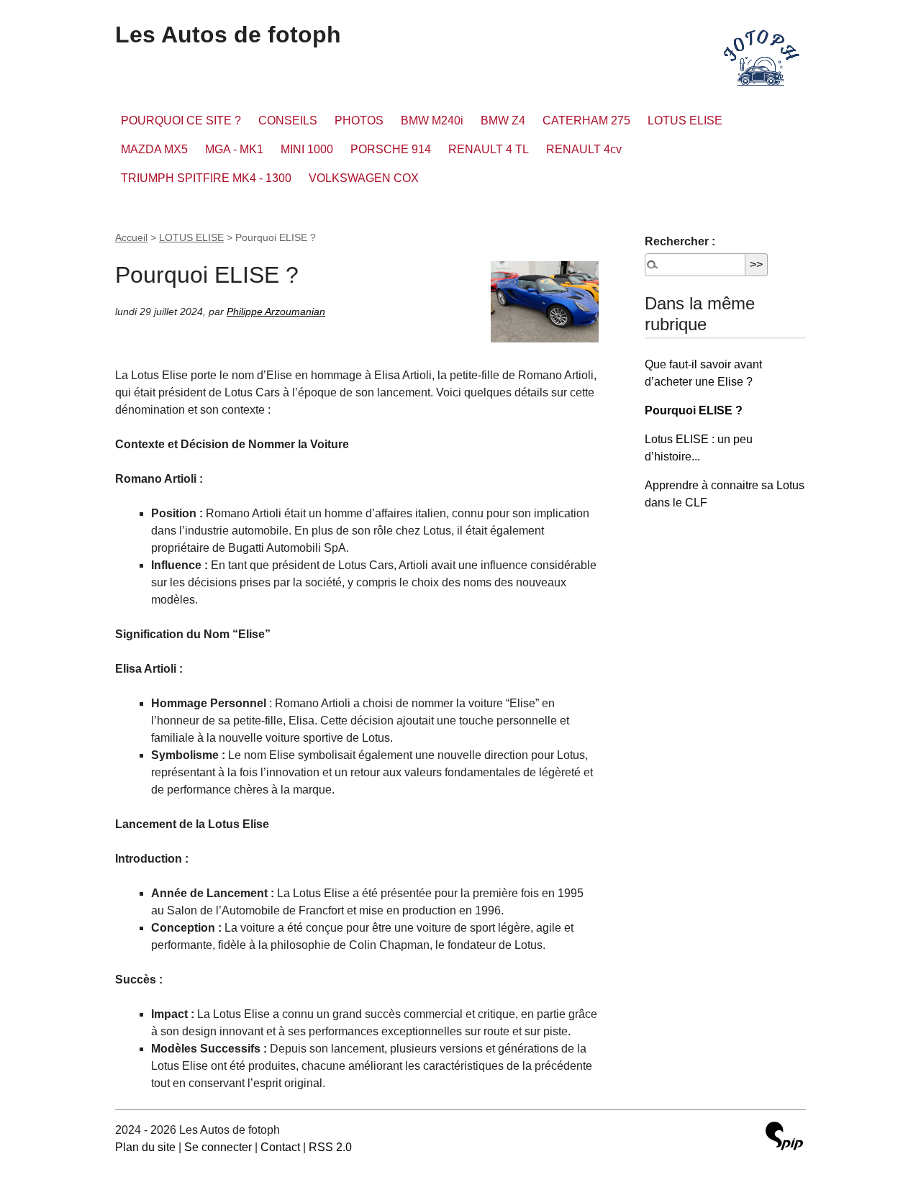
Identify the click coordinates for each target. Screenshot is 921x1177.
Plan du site (145, 1147)
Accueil (131, 237)
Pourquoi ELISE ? (694, 410)
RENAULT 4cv (584, 149)
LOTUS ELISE (685, 120)
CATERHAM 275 (586, 120)
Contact (280, 1147)
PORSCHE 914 (390, 149)
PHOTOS (359, 120)
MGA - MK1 (234, 149)
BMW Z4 (503, 120)
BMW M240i (432, 120)
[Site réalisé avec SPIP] (784, 1138)
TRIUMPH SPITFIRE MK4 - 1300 (206, 178)
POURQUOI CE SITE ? (181, 120)
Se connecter (218, 1147)
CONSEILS (287, 120)
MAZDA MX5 (154, 149)
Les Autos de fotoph (228, 34)
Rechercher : (680, 241)
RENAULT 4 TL (488, 149)
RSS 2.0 (330, 1147)
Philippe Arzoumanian (276, 311)
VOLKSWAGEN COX (364, 178)
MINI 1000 (307, 149)
